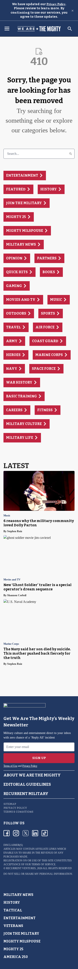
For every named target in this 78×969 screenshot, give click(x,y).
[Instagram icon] (16, 833)
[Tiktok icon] (45, 833)
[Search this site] (70, 29)
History (11, 902)
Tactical (12, 910)
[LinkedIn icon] (35, 833)
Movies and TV (12, 579)
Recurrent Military (25, 793)
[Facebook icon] (6, 833)
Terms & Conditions (18, 811)
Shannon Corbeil (16, 595)
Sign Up (39, 758)
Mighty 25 (13, 949)
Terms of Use (10, 765)
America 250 (15, 957)
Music (6, 515)
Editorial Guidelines (27, 784)
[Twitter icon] (26, 833)
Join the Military (21, 933)
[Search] (70, 153)
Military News (18, 895)
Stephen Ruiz (14, 531)
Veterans (13, 926)
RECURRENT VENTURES (21, 868)
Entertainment (19, 918)
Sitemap (9, 804)
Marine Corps (11, 644)
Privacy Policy (56, 4)
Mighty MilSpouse (22, 941)
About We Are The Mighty (32, 775)
